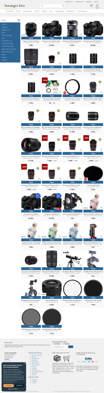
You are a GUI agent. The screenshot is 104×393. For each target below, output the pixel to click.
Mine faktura (35, 361)
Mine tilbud (34, 360)
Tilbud (36, 11)
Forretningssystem (58, 391)
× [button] (24, 364)
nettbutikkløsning (69, 391)
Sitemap (34, 374)
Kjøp (31, 38)
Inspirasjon (59, 11)
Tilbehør (4, 57)
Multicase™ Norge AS (84, 391)
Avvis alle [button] (19, 385)
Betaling (34, 366)
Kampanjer (27, 11)
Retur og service (36, 365)
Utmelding (66, 344)
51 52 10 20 (7, 361)
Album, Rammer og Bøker (9, 49)
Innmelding (57, 344)
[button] (13, 389)
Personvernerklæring (37, 371)
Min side (34, 357)
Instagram (34, 381)
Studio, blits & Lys (7, 41)
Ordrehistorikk (35, 358)
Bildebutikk (69, 2)
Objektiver (5, 27)
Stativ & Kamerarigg (7, 43)
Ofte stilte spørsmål (37, 355)
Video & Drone (6, 30)
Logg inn (97, 7)
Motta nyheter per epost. (59, 342)
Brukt (18, 11)
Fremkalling (82, 11)
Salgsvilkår (34, 370)
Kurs (51, 11)
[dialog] (14, 376)
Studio (44, 11)
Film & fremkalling (7, 35)
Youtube (34, 382)
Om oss (96, 2)
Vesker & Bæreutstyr (8, 46)
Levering (34, 368)
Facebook (34, 379)
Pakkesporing (35, 363)
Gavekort (89, 2)
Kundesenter (79, 2)
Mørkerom (71, 11)
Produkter (10, 11)
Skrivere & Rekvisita (7, 52)
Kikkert (4, 54)
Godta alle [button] (8, 385)
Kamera (4, 24)
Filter (3, 38)
